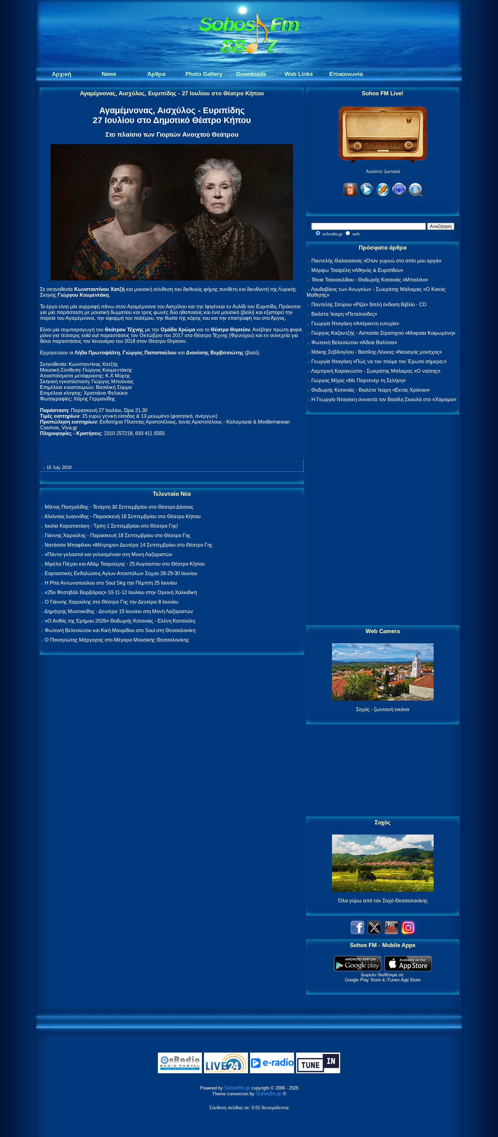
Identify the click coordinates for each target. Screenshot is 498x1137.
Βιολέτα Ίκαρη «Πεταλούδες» (344, 314)
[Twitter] (374, 932)
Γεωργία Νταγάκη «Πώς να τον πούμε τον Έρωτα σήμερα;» (379, 361)
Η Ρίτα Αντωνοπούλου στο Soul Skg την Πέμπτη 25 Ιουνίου (111, 583)
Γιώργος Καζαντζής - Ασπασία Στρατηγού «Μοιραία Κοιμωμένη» (383, 333)
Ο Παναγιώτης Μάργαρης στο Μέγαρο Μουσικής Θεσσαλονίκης (117, 640)
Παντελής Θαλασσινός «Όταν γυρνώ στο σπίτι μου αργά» (376, 260)
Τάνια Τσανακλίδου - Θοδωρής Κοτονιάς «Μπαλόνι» (369, 279)
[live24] (226, 1072)
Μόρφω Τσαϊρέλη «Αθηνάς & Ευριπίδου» (357, 270)
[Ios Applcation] (408, 969)
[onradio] (180, 1072)
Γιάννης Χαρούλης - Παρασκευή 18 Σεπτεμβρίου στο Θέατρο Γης (117, 535)
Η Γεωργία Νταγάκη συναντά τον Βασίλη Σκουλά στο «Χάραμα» (383, 399)
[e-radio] (272, 1072)
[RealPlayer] (399, 195)
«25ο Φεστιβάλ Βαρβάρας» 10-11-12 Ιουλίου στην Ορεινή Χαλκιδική (121, 592)
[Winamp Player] (382, 195)
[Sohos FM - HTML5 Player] (350, 195)
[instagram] (408, 932)
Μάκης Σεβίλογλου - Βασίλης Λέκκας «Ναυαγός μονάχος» (376, 352)
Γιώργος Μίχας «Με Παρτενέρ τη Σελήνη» (358, 380)
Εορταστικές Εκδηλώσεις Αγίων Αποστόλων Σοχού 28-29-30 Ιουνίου (121, 573)
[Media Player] (366, 195)
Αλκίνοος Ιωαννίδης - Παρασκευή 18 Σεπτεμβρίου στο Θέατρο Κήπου (122, 516)
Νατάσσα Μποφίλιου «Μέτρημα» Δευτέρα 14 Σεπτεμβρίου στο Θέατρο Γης (128, 545)
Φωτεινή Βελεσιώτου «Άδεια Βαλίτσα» (354, 342)
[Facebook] (357, 932)
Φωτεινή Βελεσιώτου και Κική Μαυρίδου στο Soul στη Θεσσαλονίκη (120, 630)
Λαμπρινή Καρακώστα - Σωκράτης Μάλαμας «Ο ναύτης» (375, 371)
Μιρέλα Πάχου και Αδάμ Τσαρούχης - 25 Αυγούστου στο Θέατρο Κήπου (125, 564)
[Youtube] (391, 932)
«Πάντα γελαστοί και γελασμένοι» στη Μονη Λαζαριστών (108, 554)
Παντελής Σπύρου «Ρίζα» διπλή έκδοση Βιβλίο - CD (369, 304)
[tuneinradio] (318, 1072)
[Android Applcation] (357, 969)
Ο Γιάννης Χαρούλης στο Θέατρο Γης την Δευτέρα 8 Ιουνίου (111, 602)
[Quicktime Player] (415, 195)
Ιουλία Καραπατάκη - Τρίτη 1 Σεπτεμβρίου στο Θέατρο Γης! (111, 526)
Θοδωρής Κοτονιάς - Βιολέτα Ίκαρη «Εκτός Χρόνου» (370, 390)
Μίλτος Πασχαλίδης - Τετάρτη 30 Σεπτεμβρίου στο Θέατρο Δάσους (119, 507)
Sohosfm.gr (237, 1088)
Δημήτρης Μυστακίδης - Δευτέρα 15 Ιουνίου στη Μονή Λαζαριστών (118, 611)
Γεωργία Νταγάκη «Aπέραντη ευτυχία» (355, 323)
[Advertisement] (383, 520)
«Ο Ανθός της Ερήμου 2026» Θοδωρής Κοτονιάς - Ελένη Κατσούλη (120, 621)
